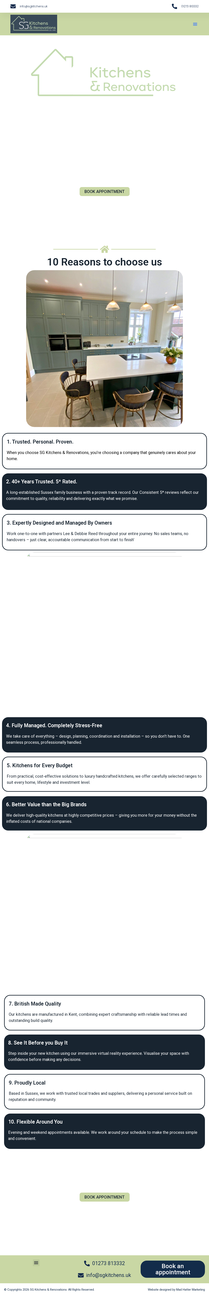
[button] (195, 24)
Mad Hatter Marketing (190, 1289)
